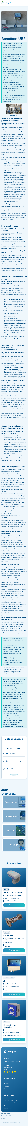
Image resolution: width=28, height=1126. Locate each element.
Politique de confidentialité (8, 1115)
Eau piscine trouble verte (9, 1103)
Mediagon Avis (7, 1108)
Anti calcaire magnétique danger (11, 1097)
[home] (6, 2)
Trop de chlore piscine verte (10, 1100)
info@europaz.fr (8, 1067)
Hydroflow (6, 1086)
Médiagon (6, 1081)
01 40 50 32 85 (8, 1069)
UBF (5, 1088)
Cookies (3, 1118)
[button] (25, 3)
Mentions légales (5, 1113)
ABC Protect (6, 1083)
